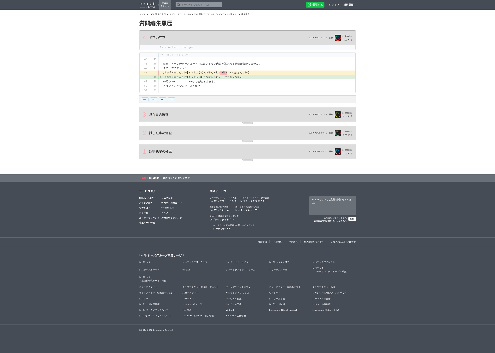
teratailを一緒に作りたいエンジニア (169, 178)
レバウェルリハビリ (193, 304)
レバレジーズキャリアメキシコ (155, 315)
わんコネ (187, 310)
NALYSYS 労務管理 (236, 315)
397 (163, 99)
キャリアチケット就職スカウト (285, 287)
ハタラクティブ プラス (237, 293)
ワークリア (275, 293)
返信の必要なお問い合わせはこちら (330, 221)
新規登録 (348, 4)
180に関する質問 (157, 14)
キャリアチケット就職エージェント (201, 287)
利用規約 (277, 241)
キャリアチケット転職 (323, 287)
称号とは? (144, 208)
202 (154, 99)
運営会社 (262, 241)
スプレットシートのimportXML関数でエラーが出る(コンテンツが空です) (203, 14)
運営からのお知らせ (171, 203)
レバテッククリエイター (254, 199)
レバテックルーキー (221, 209)
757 (171, 99)
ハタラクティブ (190, 293)
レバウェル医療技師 (149, 304)
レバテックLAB (234, 227)
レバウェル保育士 (321, 298)
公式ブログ (167, 198)
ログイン (334, 4)
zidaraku (347, 36)
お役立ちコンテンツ (171, 218)
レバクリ (143, 298)
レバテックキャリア (248, 209)
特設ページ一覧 (147, 222)
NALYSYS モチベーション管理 (198, 315)
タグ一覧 (143, 213)
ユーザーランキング (149, 218)
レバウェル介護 (234, 298)
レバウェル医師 (277, 304)
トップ (142, 14)
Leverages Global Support (283, 310)
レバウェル (188, 298)
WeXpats (230, 310)
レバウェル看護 (277, 298)
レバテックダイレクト (224, 218)
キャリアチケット (148, 287)
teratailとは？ (146, 198)
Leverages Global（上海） (326, 310)
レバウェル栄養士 (235, 304)
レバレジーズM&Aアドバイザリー (329, 293)
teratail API (167, 208)
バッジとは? (145, 203)
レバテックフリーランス (223, 199)
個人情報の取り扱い (314, 241)
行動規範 (293, 241)
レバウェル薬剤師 (321, 304)
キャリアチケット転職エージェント (157, 293)
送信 (352, 219)
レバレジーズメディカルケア (154, 310)
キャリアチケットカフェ (238, 287)
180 (145, 99)
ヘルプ (164, 213)
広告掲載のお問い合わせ (343, 241)
